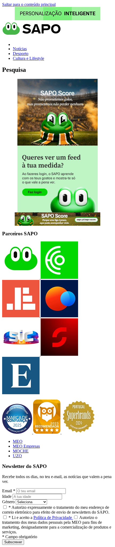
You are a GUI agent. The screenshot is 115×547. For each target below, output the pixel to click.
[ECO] (59, 277)
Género (8, 501)
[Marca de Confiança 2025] (17, 432)
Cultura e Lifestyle (28, 58)
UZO (17, 456)
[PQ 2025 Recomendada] (47, 432)
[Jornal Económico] (21, 316)
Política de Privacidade (53, 517)
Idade (6, 496)
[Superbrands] (79, 432)
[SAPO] (21, 277)
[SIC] (21, 354)
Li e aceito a (41, 517)
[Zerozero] (59, 316)
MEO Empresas (26, 446)
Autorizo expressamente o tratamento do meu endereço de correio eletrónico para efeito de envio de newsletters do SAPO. (55, 509)
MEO (17, 441)
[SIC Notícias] (59, 354)
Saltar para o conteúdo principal (29, 4)
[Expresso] (21, 392)
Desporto (20, 53)
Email (8, 491)
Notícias (20, 48)
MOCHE (21, 451)
